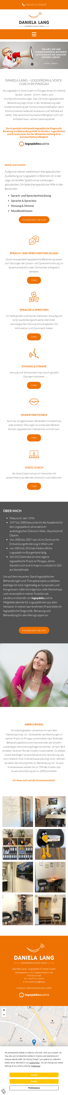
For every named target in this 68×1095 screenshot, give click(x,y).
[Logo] (34, 19)
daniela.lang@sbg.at (37, 982)
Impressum (20, 988)
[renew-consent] (3, 1091)
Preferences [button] (35, 1066)
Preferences (34, 1088)
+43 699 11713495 (35, 4)
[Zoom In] (4, 1010)
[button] (34, 34)
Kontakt (48, 988)
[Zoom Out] (4, 1014)
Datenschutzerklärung (35, 988)
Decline (34, 1081)
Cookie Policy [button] (34, 1063)
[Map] (34, 1045)
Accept (34, 1075)
